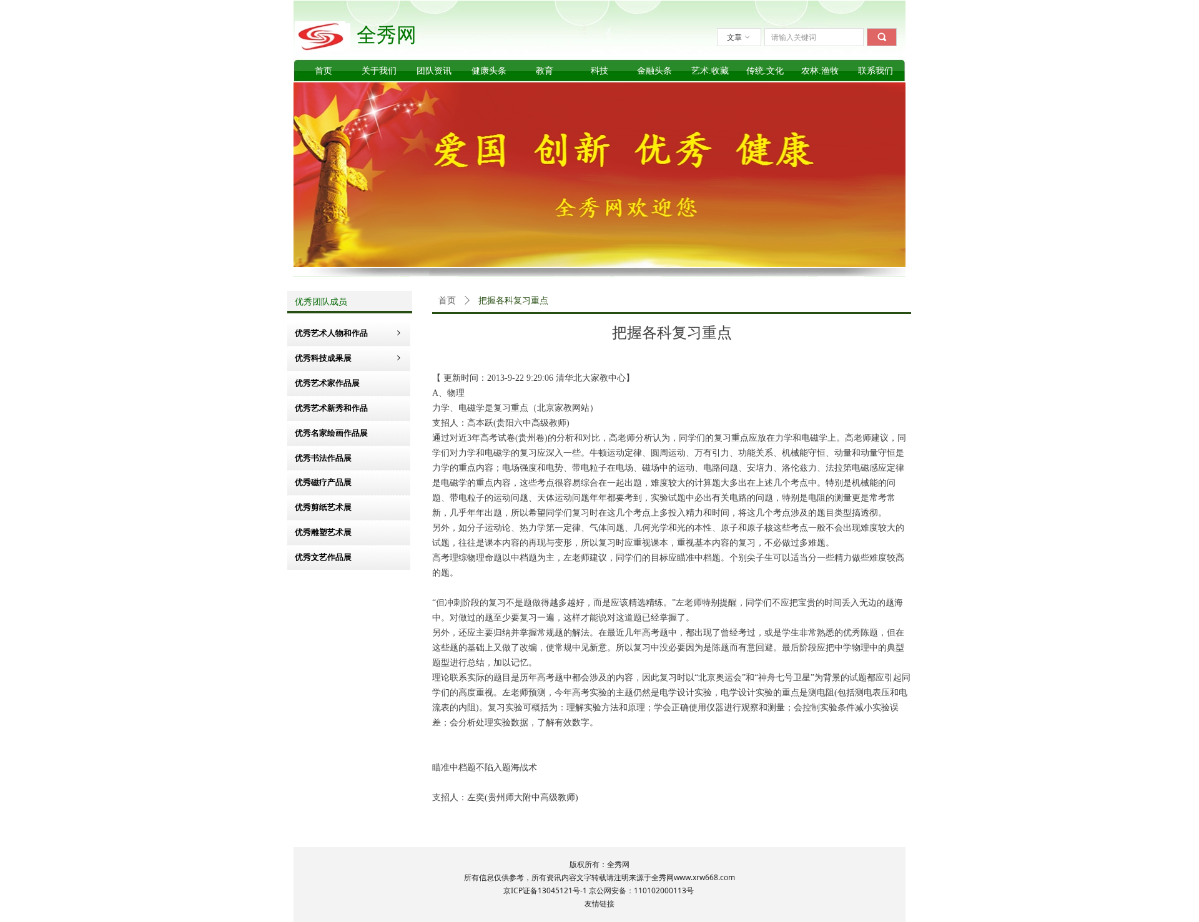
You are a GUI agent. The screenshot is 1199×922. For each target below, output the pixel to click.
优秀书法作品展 (323, 458)
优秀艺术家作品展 (327, 383)
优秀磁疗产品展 (323, 482)
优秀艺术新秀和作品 (331, 408)
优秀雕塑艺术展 (323, 532)
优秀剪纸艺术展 (323, 507)
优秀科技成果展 (349, 358)
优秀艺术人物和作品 (349, 333)
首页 (447, 300)
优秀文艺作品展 (323, 557)
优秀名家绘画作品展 (331, 433)
